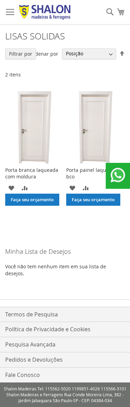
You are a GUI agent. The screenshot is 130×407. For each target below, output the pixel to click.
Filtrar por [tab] (20, 53)
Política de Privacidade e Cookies (47, 329)
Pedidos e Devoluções (34, 359)
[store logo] (44, 12)
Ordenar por (43, 53)
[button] (11, 188)
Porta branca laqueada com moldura (31, 173)
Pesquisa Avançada (30, 344)
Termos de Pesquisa (31, 314)
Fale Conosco (22, 375)
